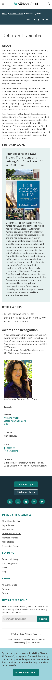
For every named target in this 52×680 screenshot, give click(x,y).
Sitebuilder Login (26, 492)
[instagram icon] (10, 501)
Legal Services (8, 525)
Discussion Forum (10, 546)
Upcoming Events (10, 563)
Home (4, 13)
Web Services (8, 529)
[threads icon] (18, 501)
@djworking (12, 450)
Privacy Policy (19, 642)
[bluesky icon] (26, 501)
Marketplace (8, 541)
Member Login (26, 484)
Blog (6, 423)
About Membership (11, 521)
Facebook (10, 447)
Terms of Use (14, 639)
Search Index (34, 642)
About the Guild (9, 585)
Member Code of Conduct (34, 639)
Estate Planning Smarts (15, 420)
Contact (5, 593)
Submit (43, 618)
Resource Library (10, 559)
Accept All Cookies (26, 672)
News (4, 567)
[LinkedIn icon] (42, 501)
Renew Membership (11, 533)
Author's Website (12, 417)
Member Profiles (16, 13)
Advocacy (6, 589)
